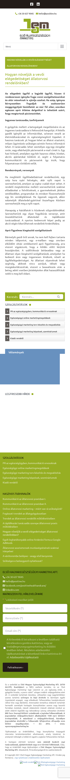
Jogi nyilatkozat (21, 757)
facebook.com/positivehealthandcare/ (25, 585)
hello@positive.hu (15, 581)
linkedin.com (12, 589)
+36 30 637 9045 (14, 576)
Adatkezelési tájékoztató (24, 657)
